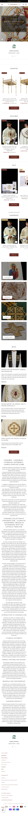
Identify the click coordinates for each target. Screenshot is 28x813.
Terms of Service (5, 787)
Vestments (3, 760)
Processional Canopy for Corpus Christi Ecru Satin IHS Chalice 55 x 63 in (9, 100)
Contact (3, 782)
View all (14, 254)
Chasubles (8, 277)
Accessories (4, 764)
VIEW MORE (14, 157)
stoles (7, 317)
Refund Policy (4, 789)
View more (14, 108)
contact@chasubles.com (6, 799)
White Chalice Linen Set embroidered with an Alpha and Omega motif (9, 197)
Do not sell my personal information (9, 784)
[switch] (3, 810)
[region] (14, 23)
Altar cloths (9, 337)
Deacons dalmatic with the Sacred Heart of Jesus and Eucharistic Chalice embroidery (9, 148)
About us (3, 777)
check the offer (14, 28)
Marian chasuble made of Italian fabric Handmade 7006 (9, 246)
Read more (3, 381)
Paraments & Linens (5, 762)
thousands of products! (14, 1)
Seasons (3, 771)
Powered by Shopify (19, 803)
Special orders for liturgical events (9, 780)
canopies (7, 297)
